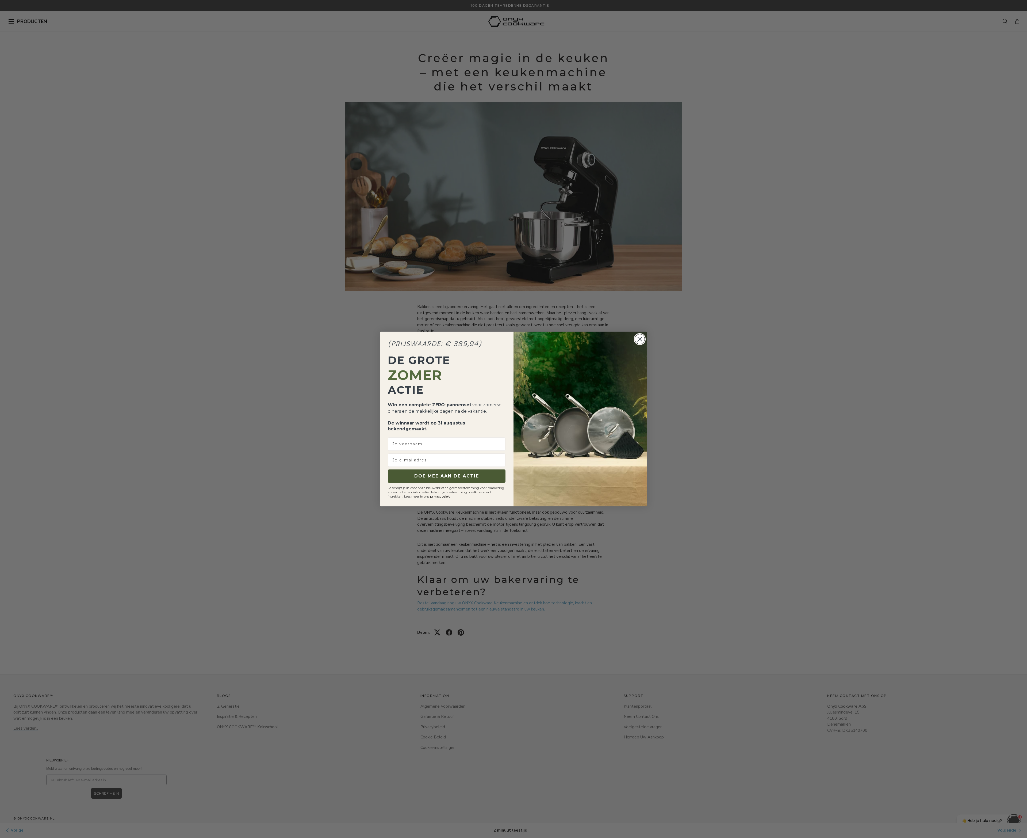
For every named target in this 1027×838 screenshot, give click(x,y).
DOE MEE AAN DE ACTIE (446, 476)
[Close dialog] (639, 339)
